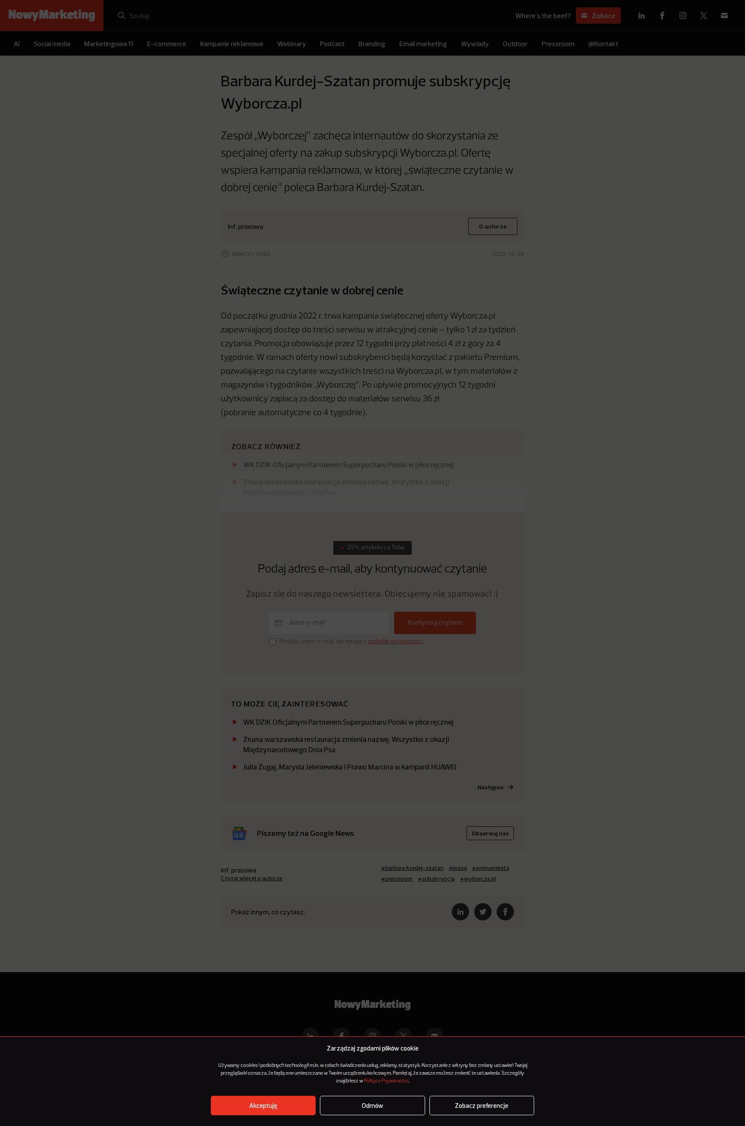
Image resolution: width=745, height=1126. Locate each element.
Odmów (372, 1105)
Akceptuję (263, 1105)
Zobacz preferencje (481, 1105)
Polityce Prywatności (386, 1081)
